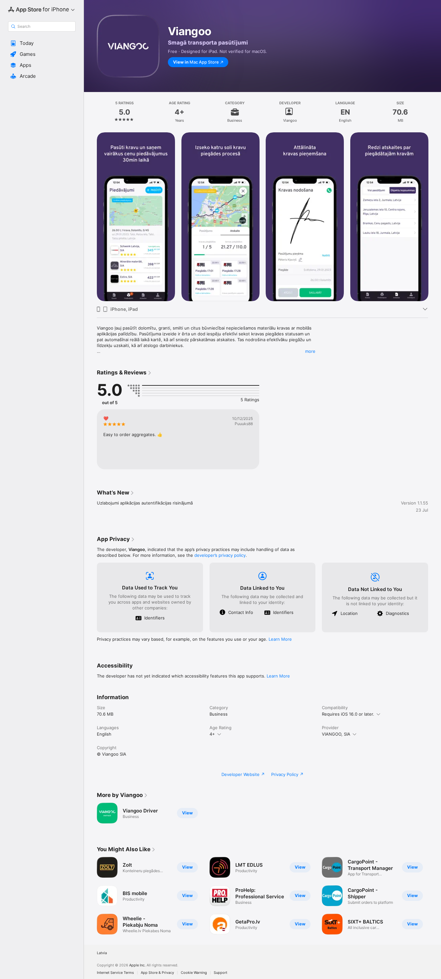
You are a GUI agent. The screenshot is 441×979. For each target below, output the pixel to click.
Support (220, 972)
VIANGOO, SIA (336, 734)
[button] (41, 43)
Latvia (102, 953)
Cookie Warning (194, 972)
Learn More (280, 639)
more (310, 351)
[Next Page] (434, 216)
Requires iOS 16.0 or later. (348, 714)
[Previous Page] (90, 216)
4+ (212, 734)
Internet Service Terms (115, 972)
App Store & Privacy (157, 972)
